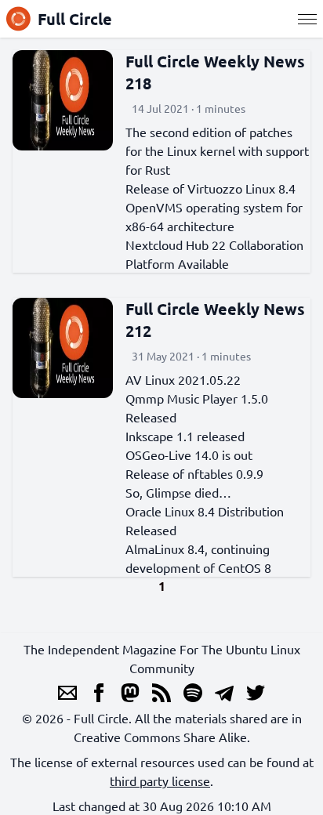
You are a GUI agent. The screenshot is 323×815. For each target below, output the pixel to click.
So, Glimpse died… (178, 492)
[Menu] (307, 18)
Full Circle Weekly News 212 (215, 320)
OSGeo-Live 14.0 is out (188, 454)
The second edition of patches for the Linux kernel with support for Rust (217, 150)
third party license (160, 780)
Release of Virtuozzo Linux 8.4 (210, 188)
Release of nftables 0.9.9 (194, 473)
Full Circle (75, 19)
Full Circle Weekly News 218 (215, 72)
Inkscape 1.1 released (185, 436)
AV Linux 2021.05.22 (183, 379)
